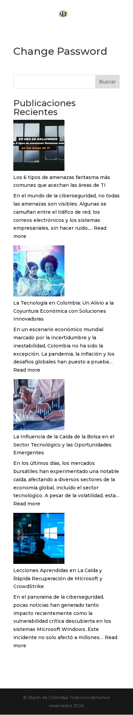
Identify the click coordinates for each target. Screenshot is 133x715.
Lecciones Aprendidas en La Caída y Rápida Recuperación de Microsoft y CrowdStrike (57, 578)
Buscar (107, 82)
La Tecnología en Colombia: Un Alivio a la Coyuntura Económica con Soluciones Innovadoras (63, 311)
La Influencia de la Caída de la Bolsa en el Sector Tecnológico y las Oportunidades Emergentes (63, 445)
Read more (26, 370)
